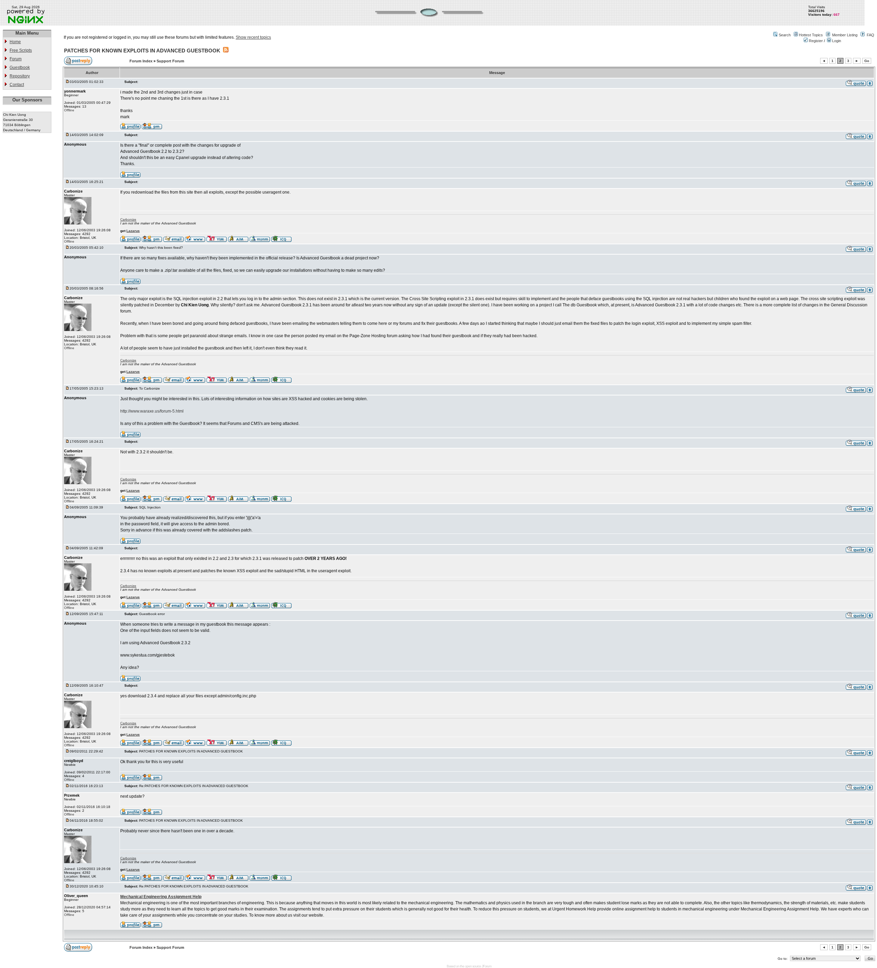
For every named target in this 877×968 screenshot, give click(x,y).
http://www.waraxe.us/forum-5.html (152, 411)
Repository (20, 76)
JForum (486, 966)
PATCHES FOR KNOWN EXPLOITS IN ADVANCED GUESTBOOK (142, 50)
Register (815, 41)
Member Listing (844, 35)
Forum (16, 59)
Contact (17, 84)
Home (15, 41)
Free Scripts (21, 50)
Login (836, 41)
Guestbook (20, 67)
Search (785, 35)
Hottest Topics (811, 35)
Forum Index (141, 61)
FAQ (870, 35)
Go (866, 61)
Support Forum (170, 61)
